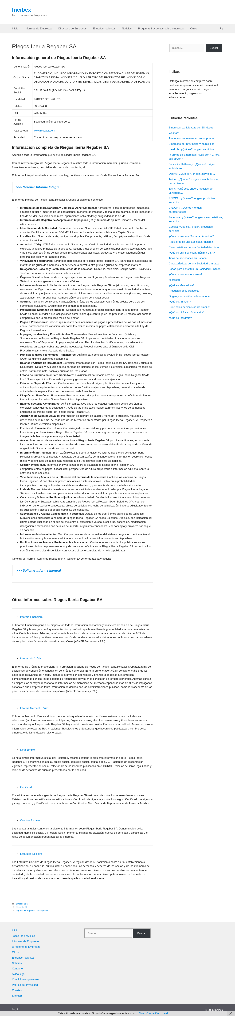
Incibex (21, 10)
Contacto (17, 968)
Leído (166, 1013)
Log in (15, 1009)
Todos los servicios (23, 935)
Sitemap (17, 995)
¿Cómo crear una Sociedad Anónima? (191, 236)
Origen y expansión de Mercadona (189, 296)
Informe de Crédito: (31, 658)
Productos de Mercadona (184, 290)
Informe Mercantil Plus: (34, 708)
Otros (193, 28)
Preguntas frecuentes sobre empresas (161, 28)
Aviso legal (18, 974)
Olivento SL (21, 907)
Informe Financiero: (31, 616)
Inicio (15, 28)
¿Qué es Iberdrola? (180, 317)
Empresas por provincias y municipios (191, 143)
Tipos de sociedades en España (188, 258)
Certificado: (27, 787)
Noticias (127, 28)
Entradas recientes (104, 28)
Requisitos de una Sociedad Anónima (191, 241)
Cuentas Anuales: (30, 820)
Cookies (17, 990)
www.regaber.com (44, 130)
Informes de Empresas (38, 28)
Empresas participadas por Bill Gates (191, 127)
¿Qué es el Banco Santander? (186, 312)
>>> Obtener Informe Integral (38, 187)
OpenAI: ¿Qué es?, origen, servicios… (192, 173)
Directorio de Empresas (72, 28)
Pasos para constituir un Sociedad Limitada (194, 269)
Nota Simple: (27, 749)
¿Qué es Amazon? (180, 301)
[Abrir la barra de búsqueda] (221, 28)
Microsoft (174, 279)
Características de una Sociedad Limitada (194, 263)
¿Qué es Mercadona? (181, 285)
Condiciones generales (25, 979)
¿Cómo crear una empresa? (185, 274)
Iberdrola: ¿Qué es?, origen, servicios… (193, 149)
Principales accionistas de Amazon (189, 307)
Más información (149, 1013)
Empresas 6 (22, 903)
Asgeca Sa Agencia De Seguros (32, 910)
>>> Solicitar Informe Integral (38, 570)
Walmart (174, 133)
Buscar (214, 47)
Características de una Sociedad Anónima (194, 247)
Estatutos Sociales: (31, 853)
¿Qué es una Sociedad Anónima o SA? (192, 252)
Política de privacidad (25, 984)
